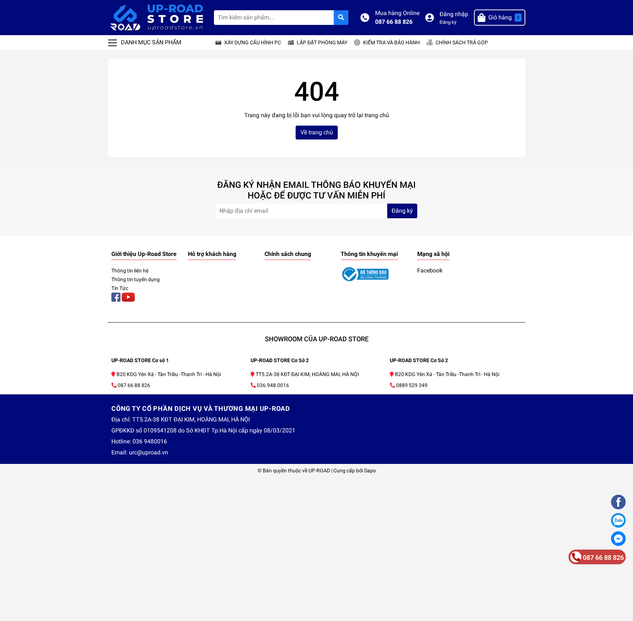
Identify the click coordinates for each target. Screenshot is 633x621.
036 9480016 (150, 441)
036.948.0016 (273, 385)
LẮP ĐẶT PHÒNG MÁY (322, 42)
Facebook (430, 270)
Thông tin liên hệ (129, 271)
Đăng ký (448, 22)
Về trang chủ (316, 132)
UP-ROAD (319, 470)
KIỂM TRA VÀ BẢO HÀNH (391, 42)
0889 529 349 (411, 385)
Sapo (370, 470)
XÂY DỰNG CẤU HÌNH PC (252, 42)
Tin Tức (119, 288)
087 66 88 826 (393, 21)
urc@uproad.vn (148, 452)
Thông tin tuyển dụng (135, 279)
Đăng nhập (454, 14)
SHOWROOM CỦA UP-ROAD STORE (317, 339)
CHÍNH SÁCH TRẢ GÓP (462, 42)
